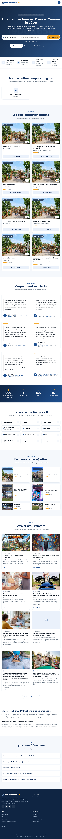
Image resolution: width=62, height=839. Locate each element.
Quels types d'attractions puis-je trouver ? (31, 762)
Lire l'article (6, 567)
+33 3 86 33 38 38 (47, 193)
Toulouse (4, 824)
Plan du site (36, 821)
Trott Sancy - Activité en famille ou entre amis (44, 147)
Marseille (4, 826)
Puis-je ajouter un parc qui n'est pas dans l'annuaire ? (31, 780)
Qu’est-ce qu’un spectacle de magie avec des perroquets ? (46, 556)
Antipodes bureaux (9, 185)
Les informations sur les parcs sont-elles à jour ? (31, 774)
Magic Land (17, 505)
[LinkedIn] (13, 806)
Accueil (16, 473)
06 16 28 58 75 (47, 268)
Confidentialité (25, 834)
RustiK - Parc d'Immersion (11, 146)
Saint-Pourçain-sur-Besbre (9, 821)
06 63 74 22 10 (47, 229)
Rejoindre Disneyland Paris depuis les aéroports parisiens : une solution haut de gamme (46, 595)
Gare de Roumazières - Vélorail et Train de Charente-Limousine (21, 491)
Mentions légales (37, 819)
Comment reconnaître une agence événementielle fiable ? (13, 594)
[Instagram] (9, 806)
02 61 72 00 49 (16, 156)
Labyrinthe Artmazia (9, 258)
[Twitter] (6, 806)
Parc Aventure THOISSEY (52, 491)
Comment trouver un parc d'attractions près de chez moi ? (31, 756)
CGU (20, 834)
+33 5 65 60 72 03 (16, 193)
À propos (35, 814)
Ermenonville (5, 814)
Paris (3, 816)
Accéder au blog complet (31, 697)
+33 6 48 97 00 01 (47, 156)
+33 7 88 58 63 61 (16, 229)
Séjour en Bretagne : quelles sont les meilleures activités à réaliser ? (44, 634)
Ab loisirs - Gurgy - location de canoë (45, 185)
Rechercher (54, 37)
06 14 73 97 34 (16, 268)
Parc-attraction (12, 3)
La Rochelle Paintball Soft (41, 221)
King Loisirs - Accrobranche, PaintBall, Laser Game (45, 259)
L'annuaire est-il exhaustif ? (31, 768)
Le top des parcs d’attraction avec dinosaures (13, 556)
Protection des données (36, 834)
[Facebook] (3, 806)
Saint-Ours (4, 819)
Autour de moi (17, 46)
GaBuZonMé (48, 473)
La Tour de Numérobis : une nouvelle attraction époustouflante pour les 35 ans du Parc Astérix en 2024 (46, 674)
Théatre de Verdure (50, 505)
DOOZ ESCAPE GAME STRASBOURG (14, 221)
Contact (35, 816)
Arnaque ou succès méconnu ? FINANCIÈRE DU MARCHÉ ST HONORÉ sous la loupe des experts (16, 635)
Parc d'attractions (34, 42)
